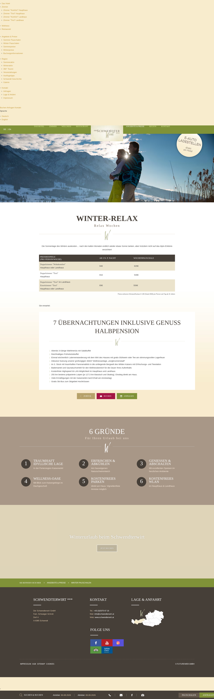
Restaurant (6, 29)
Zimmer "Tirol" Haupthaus (14, 13)
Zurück (88, 396)
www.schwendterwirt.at (104, 617)
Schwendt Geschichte (12, 79)
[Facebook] (132, 695)
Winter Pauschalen (11, 43)
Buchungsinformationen (13, 53)
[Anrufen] (110, 695)
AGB (34, 664)
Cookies (50, 664)
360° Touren (8, 69)
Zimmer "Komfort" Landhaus (15, 17)
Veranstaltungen (10, 72)
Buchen (3, 108)
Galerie (6, 82)
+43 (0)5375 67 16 (101, 611)
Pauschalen (189, 695)
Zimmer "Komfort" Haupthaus (15, 10)
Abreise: (82, 695)
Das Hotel (6, 3)
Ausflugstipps (9, 76)
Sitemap (41, 664)
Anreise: (57, 695)
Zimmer (5, 7)
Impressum (8, 98)
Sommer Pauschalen (12, 40)
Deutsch (5, 116)
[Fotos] (142, 695)
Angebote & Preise (9, 37)
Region (4, 59)
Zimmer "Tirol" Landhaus (13, 20)
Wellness (5, 26)
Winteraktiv (8, 66)
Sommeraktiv (8, 62)
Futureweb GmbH (185, 664)
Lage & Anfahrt (9, 95)
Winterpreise (8, 50)
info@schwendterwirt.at (104, 614)
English (5, 120)
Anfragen (7, 91)
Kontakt (5, 88)
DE (4, 129)
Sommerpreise (9, 47)
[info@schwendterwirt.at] (121, 695)
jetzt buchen (107, 548)
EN (9, 129)
